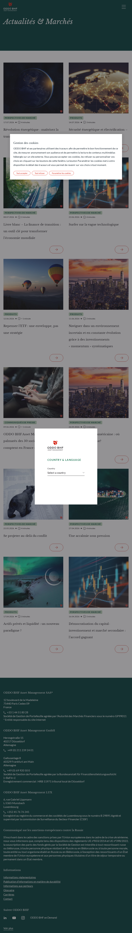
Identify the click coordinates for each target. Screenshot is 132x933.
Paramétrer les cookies (61, 173)
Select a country (56, 472)
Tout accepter (22, 173)
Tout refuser (40, 173)
